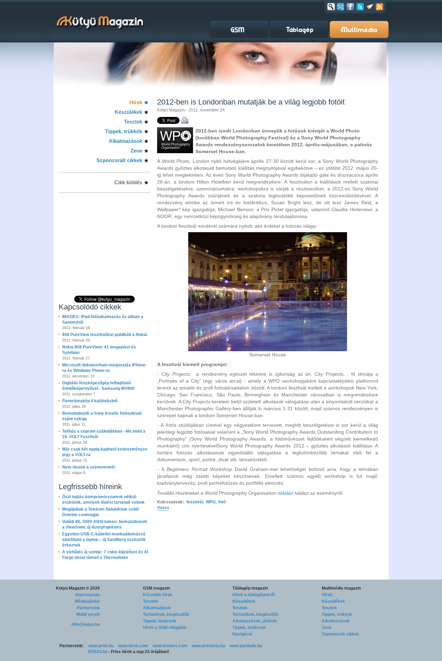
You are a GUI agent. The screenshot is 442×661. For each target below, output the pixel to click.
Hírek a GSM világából (164, 627)
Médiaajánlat (87, 601)
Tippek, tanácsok (159, 621)
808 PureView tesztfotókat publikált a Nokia (104, 334)
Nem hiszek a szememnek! (88, 467)
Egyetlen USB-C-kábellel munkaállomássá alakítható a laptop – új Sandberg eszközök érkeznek (104, 539)
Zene (136, 151)
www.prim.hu (101, 645)
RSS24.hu (97, 651)
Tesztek (133, 122)
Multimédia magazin (341, 588)
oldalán (286, 493)
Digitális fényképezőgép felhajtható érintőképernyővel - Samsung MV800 (98, 386)
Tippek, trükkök (123, 131)
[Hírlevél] (340, 6)
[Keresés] (331, 6)
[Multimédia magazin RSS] (379, 6)
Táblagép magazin (250, 588)
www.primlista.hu (208, 645)
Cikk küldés (128, 182)
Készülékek (128, 112)
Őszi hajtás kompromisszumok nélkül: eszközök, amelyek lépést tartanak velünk (103, 499)
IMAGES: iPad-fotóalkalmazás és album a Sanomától (102, 319)
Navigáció (242, 634)
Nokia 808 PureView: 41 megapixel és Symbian (99, 350)
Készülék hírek (157, 594)
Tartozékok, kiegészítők (166, 614)
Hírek (135, 102)
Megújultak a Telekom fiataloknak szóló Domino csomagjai (100, 512)
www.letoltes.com (170, 645)
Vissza (163, 507)
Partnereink (88, 607)
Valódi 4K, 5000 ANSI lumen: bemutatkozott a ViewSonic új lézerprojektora (104, 524)
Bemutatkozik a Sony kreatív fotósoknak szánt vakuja (102, 416)
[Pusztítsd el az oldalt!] (370, 6)
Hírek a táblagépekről (253, 594)
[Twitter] (360, 6)
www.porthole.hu (246, 645)
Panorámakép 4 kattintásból (89, 400)
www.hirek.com (133, 645)
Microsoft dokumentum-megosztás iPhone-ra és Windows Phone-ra (104, 368)
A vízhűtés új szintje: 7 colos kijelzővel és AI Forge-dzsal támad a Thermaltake (105, 555)
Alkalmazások (125, 141)
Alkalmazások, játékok (254, 621)
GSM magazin (156, 588)
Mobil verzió (88, 614)
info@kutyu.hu (85, 624)
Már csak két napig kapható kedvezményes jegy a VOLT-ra (104, 452)
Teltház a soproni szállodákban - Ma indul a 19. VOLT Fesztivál (103, 434)
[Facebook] (350, 6)
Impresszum (87, 594)
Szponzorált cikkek (119, 160)
